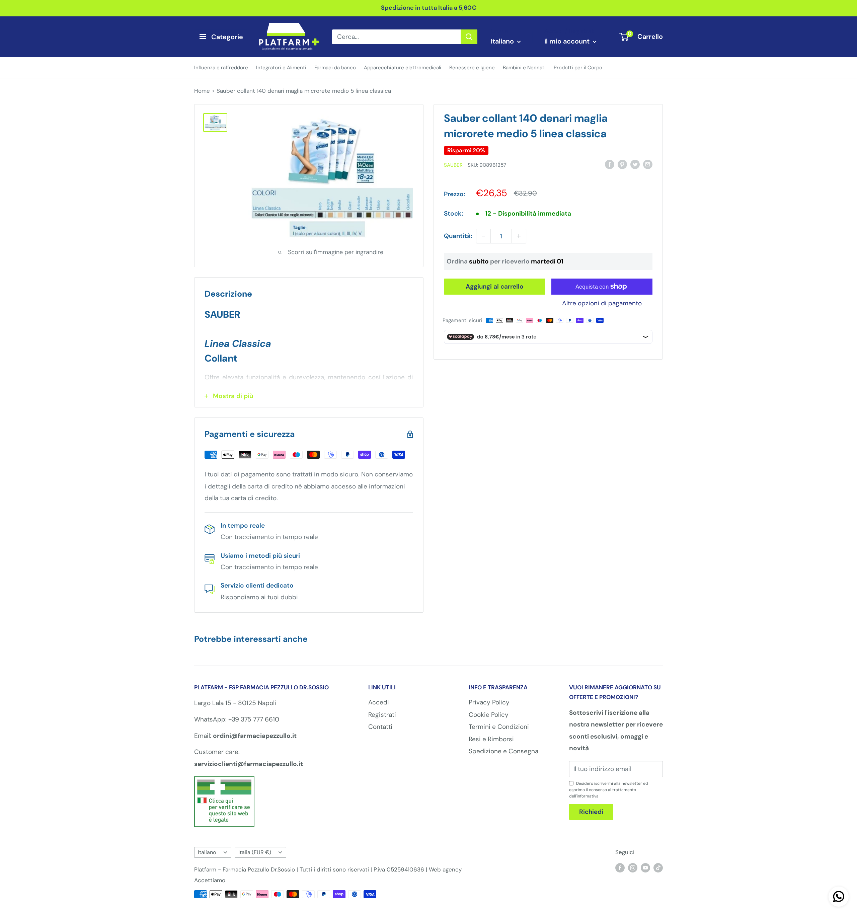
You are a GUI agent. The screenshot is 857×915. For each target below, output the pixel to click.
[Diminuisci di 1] (483, 236)
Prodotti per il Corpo (578, 67)
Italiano (207, 852)
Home (202, 90)
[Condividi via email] (647, 164)
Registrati (382, 714)
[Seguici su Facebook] (620, 867)
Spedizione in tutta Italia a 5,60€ (428, 8)
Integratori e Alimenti (281, 67)
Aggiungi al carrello (495, 286)
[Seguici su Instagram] (632, 867)
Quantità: (458, 236)
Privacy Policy (489, 702)
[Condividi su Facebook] (609, 164)
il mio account (567, 41)
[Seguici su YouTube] (645, 867)
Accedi (378, 702)
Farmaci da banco (335, 67)
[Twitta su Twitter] (635, 164)
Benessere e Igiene (472, 67)
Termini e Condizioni (499, 726)
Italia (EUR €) (254, 852)
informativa (588, 796)
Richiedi (591, 812)
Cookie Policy (489, 714)
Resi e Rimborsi (491, 739)
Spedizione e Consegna (503, 751)
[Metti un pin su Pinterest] (622, 164)
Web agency (445, 869)
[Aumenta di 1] (519, 236)
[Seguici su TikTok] (658, 867)
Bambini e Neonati (524, 67)
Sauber (453, 165)
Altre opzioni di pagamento (602, 303)
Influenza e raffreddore (221, 67)
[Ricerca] (469, 36)
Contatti (380, 726)
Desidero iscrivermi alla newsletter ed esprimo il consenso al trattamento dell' (608, 790)
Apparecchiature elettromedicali (402, 67)
